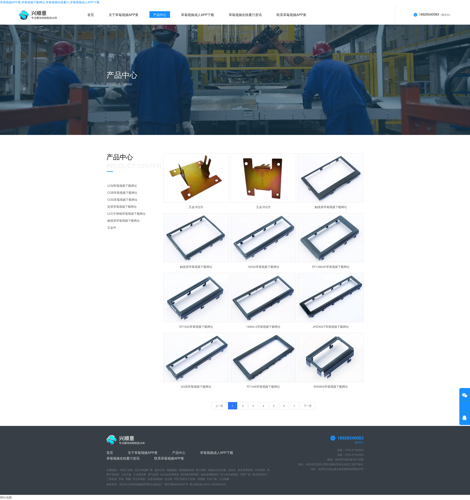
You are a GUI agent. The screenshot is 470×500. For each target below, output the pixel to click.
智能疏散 (172, 470)
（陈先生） (435, 14)
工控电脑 (224, 479)
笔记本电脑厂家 (144, 470)
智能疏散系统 (186, 470)
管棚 (128, 479)
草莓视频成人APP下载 (197, 14)
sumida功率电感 (169, 474)
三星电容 (111, 479)
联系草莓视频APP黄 (291, 14)
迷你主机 (160, 470)
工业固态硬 (139, 474)
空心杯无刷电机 (229, 474)
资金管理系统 (245, 470)
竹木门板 (212, 479)
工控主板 (126, 474)
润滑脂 (201, 479)
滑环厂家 (245, 474)
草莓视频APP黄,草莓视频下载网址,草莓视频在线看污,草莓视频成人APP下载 (50, 2)
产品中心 (159, 14)
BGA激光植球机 (190, 474)
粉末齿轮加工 (260, 474)
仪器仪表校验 (155, 479)
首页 (90, 14)
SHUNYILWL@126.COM (349, 459)
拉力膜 (168, 479)
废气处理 (153, 474)
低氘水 (232, 470)
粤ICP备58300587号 (176, 484)
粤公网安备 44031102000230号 (207, 484)
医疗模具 (201, 470)
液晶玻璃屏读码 (210, 474)
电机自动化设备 (217, 470)
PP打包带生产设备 (184, 479)
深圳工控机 (126, 470)
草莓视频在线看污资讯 (245, 14)
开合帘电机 (139, 479)
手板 (121, 479)
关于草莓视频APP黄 (123, 14)
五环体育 (260, 470)
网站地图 (6, 497)
